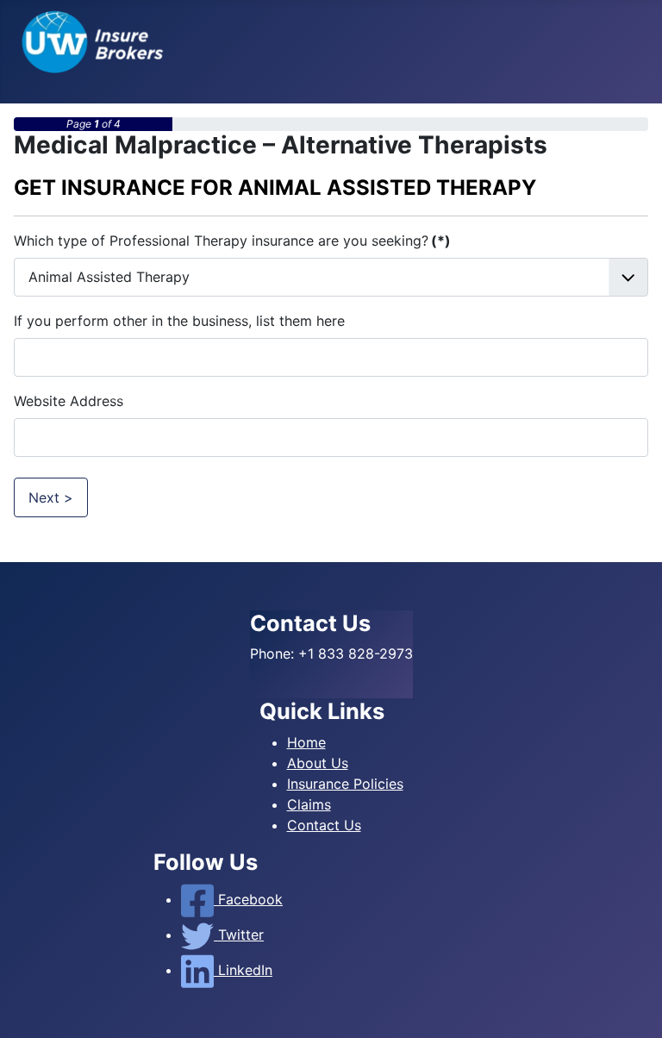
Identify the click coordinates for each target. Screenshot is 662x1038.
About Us (317, 763)
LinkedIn (243, 970)
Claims (309, 804)
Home (306, 742)
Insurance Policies (345, 783)
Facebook (248, 899)
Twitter (239, 934)
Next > (50, 497)
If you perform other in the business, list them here (179, 320)
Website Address (68, 401)
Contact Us (324, 825)
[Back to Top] (631, 1006)
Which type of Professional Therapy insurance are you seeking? (232, 240)
